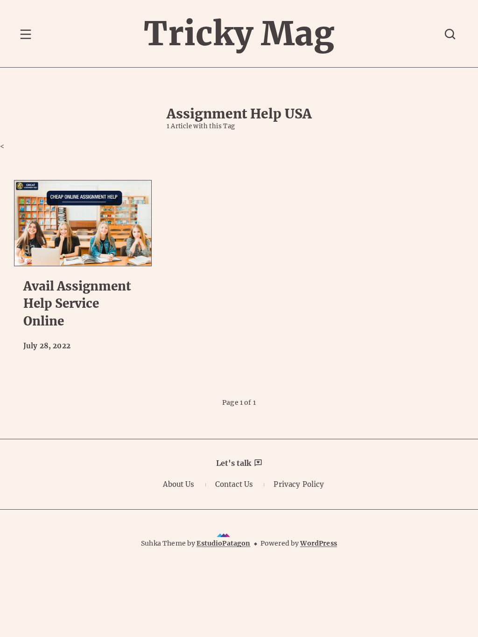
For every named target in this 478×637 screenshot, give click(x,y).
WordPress (318, 543)
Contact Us (234, 484)
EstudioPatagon (223, 543)
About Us (178, 484)
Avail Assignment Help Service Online (77, 303)
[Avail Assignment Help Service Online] (83, 223)
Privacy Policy (299, 484)
